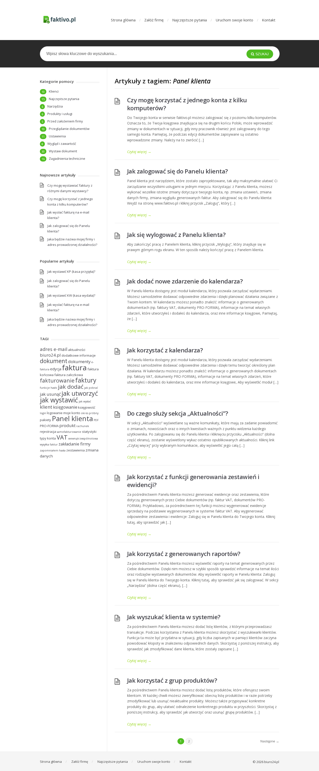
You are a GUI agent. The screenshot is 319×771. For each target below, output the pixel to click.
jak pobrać (91, 387)
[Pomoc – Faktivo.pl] (59, 20)
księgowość (86, 407)
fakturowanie (57, 380)
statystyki (89, 431)
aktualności (76, 349)
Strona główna (123, 19)
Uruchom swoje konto (234, 19)
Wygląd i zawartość (61, 143)
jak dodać (70, 386)
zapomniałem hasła (53, 450)
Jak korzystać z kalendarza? (165, 350)
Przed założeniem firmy (65, 121)
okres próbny (89, 413)
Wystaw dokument (63, 151)
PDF (96, 420)
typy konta (48, 438)
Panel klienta (72, 418)
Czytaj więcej (139, 151)
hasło (54, 387)
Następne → (269, 741)
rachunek (82, 426)
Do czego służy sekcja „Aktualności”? (177, 413)
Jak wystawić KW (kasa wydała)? (71, 295)
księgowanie (65, 407)
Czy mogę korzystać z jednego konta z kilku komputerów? (187, 104)
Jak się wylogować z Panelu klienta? (176, 234)
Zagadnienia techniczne (67, 158)
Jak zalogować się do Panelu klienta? (177, 171)
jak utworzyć (80, 393)
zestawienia (75, 450)
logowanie (55, 413)
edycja (55, 368)
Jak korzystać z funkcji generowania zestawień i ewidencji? (193, 481)
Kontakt (268, 19)
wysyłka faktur (49, 444)
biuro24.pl (50, 355)
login (43, 413)
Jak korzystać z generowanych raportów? (183, 554)
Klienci (54, 91)
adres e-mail (53, 349)
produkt (67, 425)
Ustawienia (57, 136)
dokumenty (79, 361)
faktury (85, 380)
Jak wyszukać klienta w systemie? (173, 617)
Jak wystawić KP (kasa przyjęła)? (71, 271)
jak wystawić (59, 399)
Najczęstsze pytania (189, 19)
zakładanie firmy (74, 444)
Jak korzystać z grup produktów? (172, 680)
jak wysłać (85, 401)
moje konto (71, 413)
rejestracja (48, 431)
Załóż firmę (153, 19)
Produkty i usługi (59, 113)
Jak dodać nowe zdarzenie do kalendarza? (185, 281)
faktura (74, 368)
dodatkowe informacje (79, 355)
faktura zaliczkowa (68, 375)
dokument (53, 361)
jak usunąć (50, 394)
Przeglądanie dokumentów (69, 128)
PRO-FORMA (49, 426)
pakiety (45, 420)
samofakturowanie (69, 432)
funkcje (45, 387)
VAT (62, 437)
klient (46, 407)
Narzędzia (55, 106)
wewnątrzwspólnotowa (83, 438)
